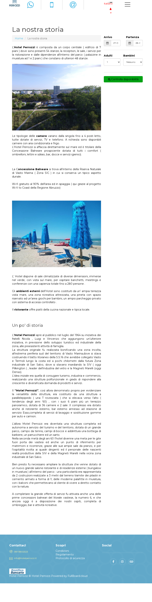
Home (19, 38)
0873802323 (21, 551)
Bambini (129, 55)
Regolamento (65, 554)
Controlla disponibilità (124, 79)
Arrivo (108, 37)
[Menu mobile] (127, 5)
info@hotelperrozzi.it (25, 558)
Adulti (108, 55)
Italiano (108, 3)
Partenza (132, 37)
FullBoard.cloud (77, 576)
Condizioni (62, 550)
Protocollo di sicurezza (70, 558)
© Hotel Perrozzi (39, 576)
